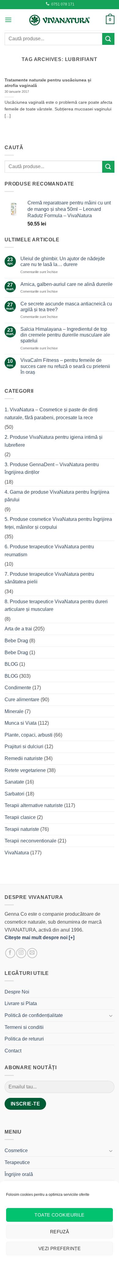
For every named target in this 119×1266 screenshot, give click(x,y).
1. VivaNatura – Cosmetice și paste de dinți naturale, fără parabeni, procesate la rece (51, 413)
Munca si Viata (21, 723)
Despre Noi (17, 991)
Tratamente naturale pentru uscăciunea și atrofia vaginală (48, 83)
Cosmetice (16, 1150)
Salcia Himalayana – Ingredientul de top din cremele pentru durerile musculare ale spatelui (65, 334)
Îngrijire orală (19, 1174)
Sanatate (14, 781)
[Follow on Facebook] (10, 953)
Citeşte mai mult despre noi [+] (39, 937)
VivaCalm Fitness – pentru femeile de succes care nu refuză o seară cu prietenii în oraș (65, 366)
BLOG (11, 664)
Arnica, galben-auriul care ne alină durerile (66, 284)
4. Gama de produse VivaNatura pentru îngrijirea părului (57, 496)
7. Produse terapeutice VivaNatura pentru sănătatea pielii (49, 578)
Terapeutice (17, 1162)
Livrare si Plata (21, 1003)
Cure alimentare (22, 699)
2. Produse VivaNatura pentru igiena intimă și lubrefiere (54, 441)
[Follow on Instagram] (21, 953)
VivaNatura (17, 852)
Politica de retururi (24, 1038)
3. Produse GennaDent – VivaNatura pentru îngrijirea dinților (52, 468)
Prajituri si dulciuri (24, 746)
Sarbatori (14, 793)
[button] (8, 19)
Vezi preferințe (59, 1248)
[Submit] (108, 39)
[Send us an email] (32, 953)
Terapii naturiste (22, 829)
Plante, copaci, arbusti (28, 735)
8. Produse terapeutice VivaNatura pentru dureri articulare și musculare (56, 605)
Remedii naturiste (24, 758)
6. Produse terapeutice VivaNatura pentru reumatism (49, 550)
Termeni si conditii (24, 1027)
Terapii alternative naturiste (34, 805)
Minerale (14, 711)
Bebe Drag (16, 640)
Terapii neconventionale (30, 840)
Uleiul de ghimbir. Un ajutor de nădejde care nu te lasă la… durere (62, 261)
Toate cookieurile (59, 1214)
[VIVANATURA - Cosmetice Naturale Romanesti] (59, 19)
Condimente (18, 687)
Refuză (59, 1231)
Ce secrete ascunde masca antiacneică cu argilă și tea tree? (66, 306)
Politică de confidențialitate (34, 1015)
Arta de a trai (18, 628)
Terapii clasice (20, 817)
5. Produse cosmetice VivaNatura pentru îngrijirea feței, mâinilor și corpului (58, 523)
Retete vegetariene (25, 770)
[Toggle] (110, 1015)
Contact (13, 1050)
